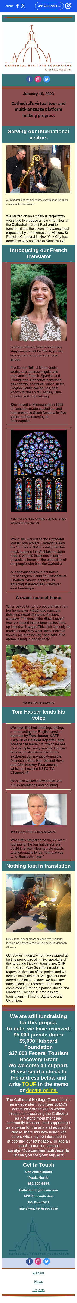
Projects (38, 1290)
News (38, 1282)
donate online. (42, 1090)
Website (38, 1273)
